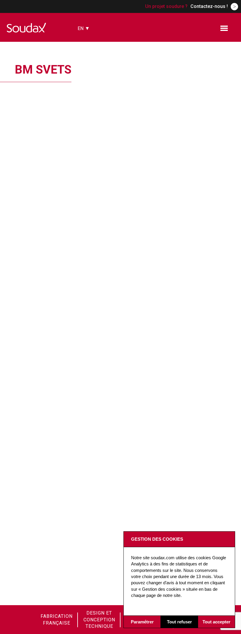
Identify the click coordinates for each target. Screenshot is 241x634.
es (80, 46)
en (80, 28)
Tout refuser (179, 621)
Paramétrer (142, 621)
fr (80, 38)
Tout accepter (216, 621)
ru (80, 71)
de (80, 54)
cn (81, 62)
